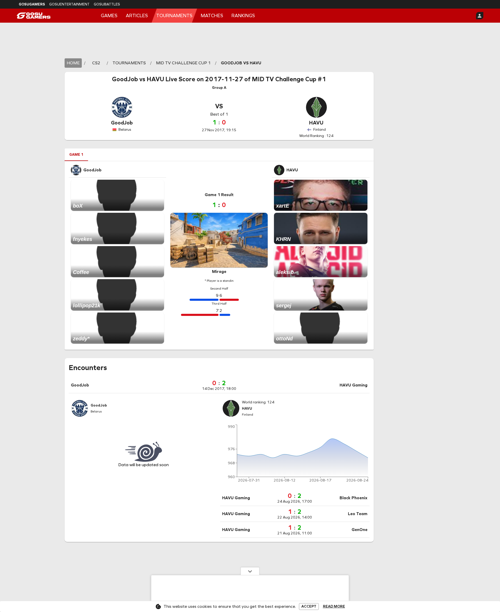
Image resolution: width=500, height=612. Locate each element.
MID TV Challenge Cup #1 (289, 79)
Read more (334, 606)
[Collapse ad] (250, 571)
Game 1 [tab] (76, 154)
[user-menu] (479, 15)
